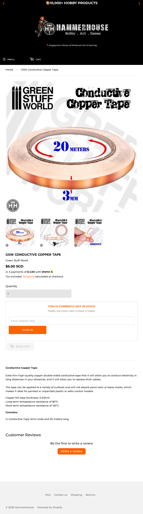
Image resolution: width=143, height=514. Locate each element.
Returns (90, 494)
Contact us (60, 494)
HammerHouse (24, 507)
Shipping (28, 276)
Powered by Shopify (49, 507)
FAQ (47, 494)
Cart (38, 59)
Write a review (71, 451)
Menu (11, 59)
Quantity (11, 286)
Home (9, 69)
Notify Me (27, 330)
